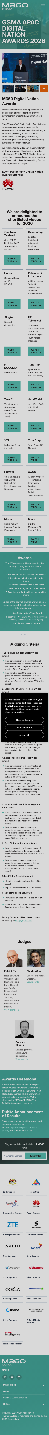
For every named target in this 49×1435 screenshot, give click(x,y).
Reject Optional (25, 727)
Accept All (24, 735)
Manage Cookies (24, 720)
